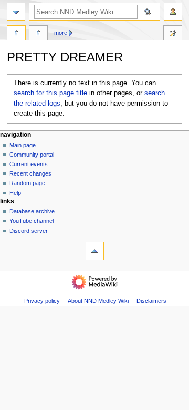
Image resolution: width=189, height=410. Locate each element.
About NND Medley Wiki (98, 301)
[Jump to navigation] (16, 12)
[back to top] (95, 251)
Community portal (31, 154)
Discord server (28, 231)
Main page (22, 145)
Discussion (38, 34)
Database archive (32, 211)
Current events (28, 164)
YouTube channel (31, 221)
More (60, 32)
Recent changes (30, 173)
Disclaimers (151, 301)
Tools (173, 34)
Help (15, 193)
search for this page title (50, 93)
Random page (27, 183)
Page (16, 34)
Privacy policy (42, 301)
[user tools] (173, 12)
